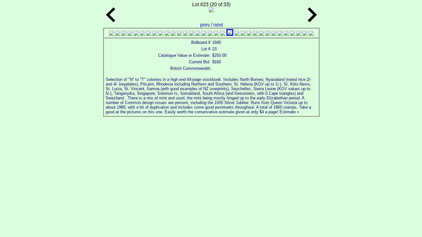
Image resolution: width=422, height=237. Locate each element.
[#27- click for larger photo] (274, 34)
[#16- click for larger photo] (204, 34)
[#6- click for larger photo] (142, 34)
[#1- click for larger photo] (111, 34)
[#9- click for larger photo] (160, 34)
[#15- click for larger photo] (198, 34)
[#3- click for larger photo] (123, 34)
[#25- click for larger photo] (261, 34)
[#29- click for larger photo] (286, 34)
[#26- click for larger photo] (267, 34)
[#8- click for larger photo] (154, 34)
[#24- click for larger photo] (255, 34)
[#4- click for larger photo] (130, 34)
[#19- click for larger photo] (222, 34)
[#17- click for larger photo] (210, 34)
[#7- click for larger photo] (148, 34)
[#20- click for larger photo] (229, 34)
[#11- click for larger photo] (173, 34)
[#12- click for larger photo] (179, 34)
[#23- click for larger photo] (249, 34)
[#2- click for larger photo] (117, 34)
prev (205, 24)
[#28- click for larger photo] (280, 34)
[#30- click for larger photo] (292, 34)
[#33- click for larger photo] (311, 34)
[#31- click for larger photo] (298, 34)
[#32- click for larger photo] (304, 34)
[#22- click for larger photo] (243, 34)
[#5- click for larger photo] (136, 34)
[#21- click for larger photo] (236, 34)
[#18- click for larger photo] (216, 34)
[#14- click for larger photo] (191, 34)
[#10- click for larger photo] (167, 34)
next (218, 24)
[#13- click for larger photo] (185, 34)
